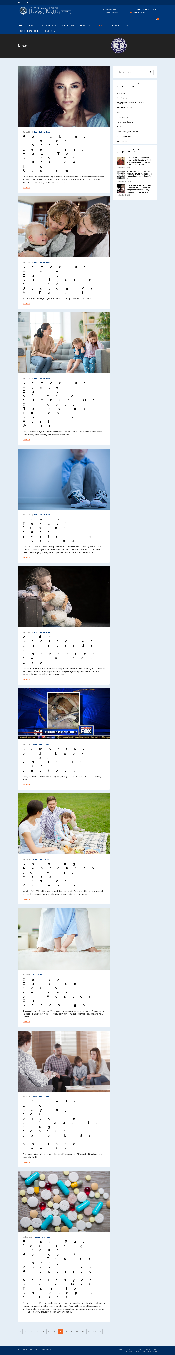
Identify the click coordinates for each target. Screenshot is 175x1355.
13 (94, 1331)
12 (89, 1331)
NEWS (100, 25)
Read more (26, 188)
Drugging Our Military (124, 108)
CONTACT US (50, 31)
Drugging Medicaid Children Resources (130, 103)
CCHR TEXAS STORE (29, 31)
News (119, 127)
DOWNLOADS (86, 25)
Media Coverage (122, 117)
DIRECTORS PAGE (48, 25)
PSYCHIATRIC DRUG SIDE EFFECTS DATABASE (141, 1352)
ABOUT (31, 25)
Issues (119, 112)
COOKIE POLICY (151, 1349)
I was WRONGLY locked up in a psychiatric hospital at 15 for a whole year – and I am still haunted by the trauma (139, 161)
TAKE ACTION (67, 25)
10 (77, 1331)
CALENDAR (115, 25)
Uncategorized (122, 141)
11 (83, 1331)
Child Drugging (122, 98)
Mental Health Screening (125, 122)
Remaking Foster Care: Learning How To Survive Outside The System (57, 154)
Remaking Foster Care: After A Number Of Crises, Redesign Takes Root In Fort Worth (61, 404)
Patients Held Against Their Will (127, 132)
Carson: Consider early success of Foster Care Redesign (60, 992)
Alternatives (121, 93)
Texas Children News (42, 132)
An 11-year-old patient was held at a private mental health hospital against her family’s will (139, 175)
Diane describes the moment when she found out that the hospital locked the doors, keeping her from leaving (139, 188)
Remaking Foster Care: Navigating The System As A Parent (61, 280)
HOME (21, 25)
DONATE (129, 25)
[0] (156, 20)
